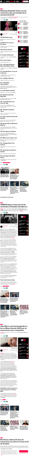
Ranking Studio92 (5, 162)
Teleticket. (21, 210)
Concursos (20, 3)
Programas (23, 3)
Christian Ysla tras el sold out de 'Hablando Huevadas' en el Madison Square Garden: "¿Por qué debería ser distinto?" (26, 24)
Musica (8, 3)
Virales (14, 3)
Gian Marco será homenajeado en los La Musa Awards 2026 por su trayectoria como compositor (14, 176)
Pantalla (5, 3)
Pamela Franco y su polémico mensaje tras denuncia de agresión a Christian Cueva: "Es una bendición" (25, 42)
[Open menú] (1, 1)
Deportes (11, 3)
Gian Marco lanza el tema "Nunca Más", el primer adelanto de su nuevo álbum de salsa (24, 427)
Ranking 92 (8, 162)
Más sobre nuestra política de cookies (23, 453)
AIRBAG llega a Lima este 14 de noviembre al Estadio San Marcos (4, 175)
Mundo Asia (16, 3)
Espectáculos (2, 3)
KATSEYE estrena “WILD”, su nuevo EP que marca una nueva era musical (24, 312)
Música (1, 324)
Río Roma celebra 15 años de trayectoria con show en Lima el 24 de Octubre (4, 189)
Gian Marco (12, 360)
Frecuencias (27, 3)
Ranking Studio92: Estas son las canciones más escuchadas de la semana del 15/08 (23, 189)
